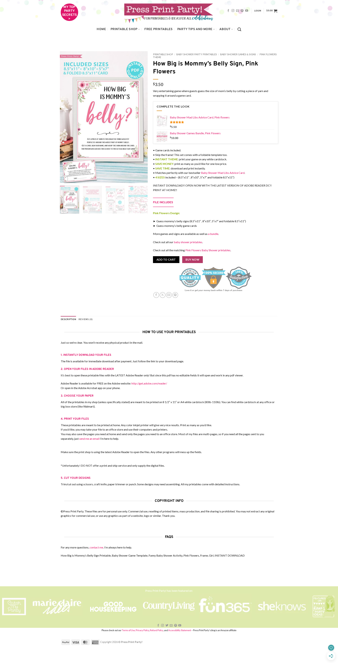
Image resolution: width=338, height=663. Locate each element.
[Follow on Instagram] (232, 10)
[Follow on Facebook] (228, 10)
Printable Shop (124, 29)
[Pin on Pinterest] (175, 295)
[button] (257, 11)
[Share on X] (162, 295)
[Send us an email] (237, 10)
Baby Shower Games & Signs (238, 54)
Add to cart (166, 259)
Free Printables (158, 29)
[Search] (239, 29)
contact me (96, 547)
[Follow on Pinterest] (242, 10)
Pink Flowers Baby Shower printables (207, 250)
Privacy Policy (142, 630)
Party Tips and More (194, 29)
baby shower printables (188, 242)
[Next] (141, 117)
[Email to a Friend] (169, 295)
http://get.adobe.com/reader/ (149, 383)
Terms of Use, (128, 630)
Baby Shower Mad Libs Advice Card (223, 172)
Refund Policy (156, 630)
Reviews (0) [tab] (86, 319)
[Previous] (66, 117)
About (225, 29)
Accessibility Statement (179, 630)
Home (101, 29)
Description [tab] (68, 319)
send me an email (89, 438)
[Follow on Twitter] (166, 625)
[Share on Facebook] (156, 295)
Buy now (192, 259)
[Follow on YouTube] (246, 10)
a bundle (213, 233)
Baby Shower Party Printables (196, 54)
